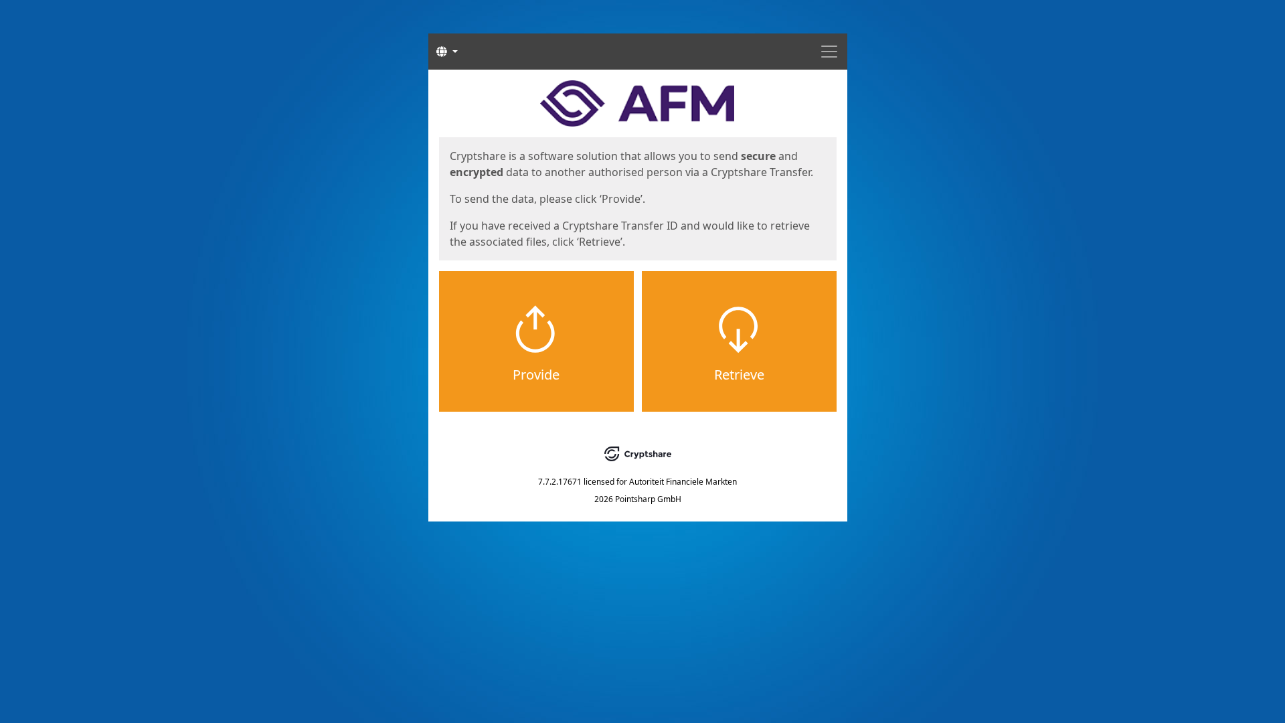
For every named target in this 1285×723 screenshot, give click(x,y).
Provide (536, 375)
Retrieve (739, 375)
